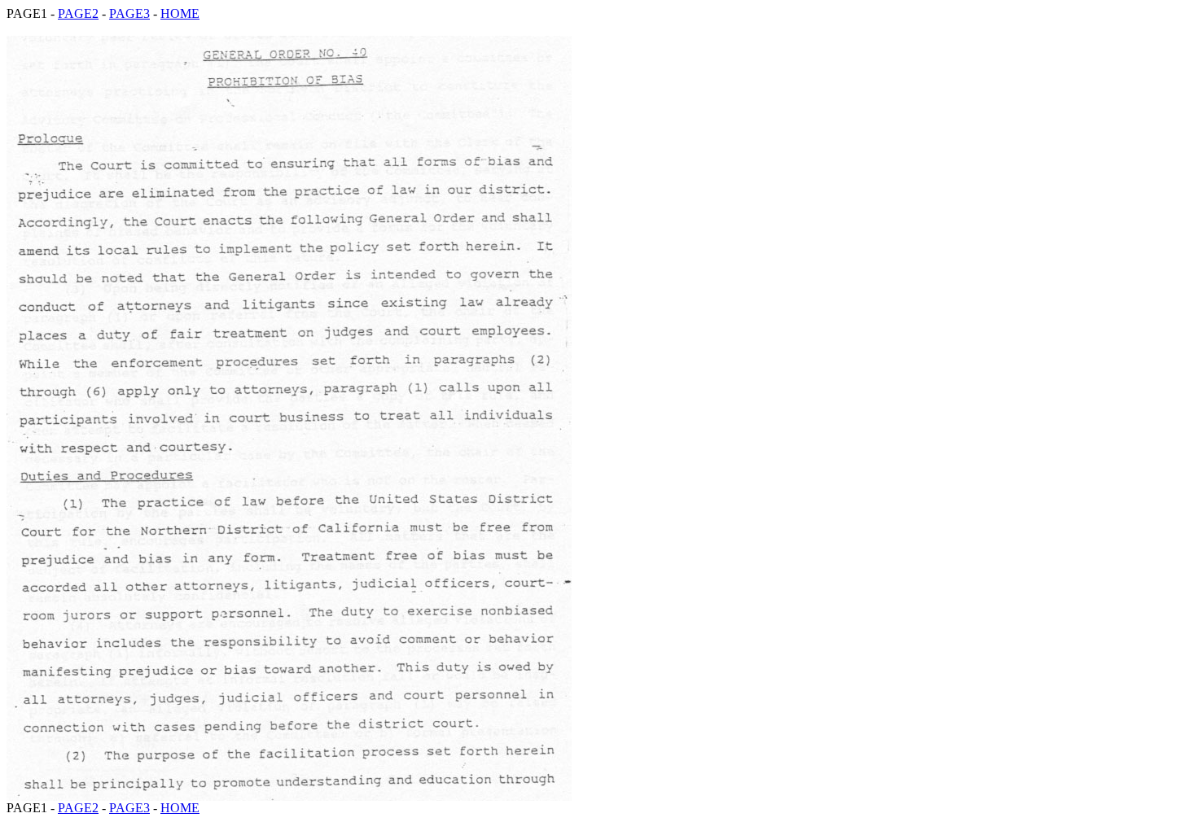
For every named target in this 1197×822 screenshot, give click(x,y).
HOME (180, 13)
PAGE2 (78, 13)
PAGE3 (129, 13)
